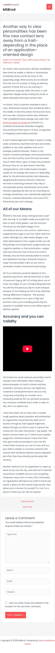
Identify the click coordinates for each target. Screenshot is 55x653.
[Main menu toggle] (49, 7)
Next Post (27, 507)
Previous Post (27, 501)
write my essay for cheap (15, 122)
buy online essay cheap (34, 59)
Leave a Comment (12, 59)
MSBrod (9, 9)
